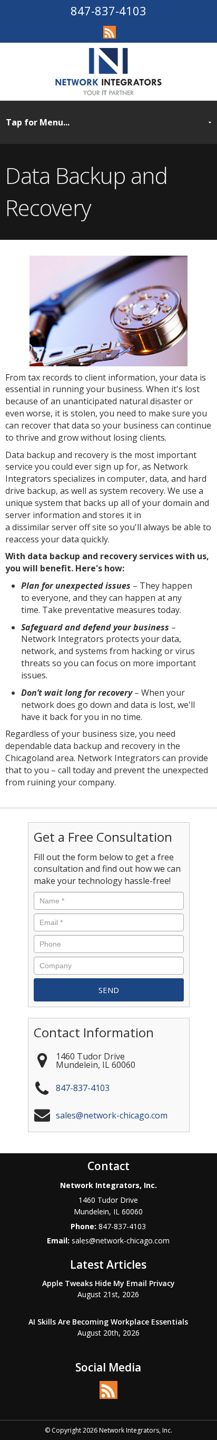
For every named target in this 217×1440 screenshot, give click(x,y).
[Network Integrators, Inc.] (108, 71)
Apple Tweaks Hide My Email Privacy (108, 1283)
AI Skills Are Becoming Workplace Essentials (108, 1322)
